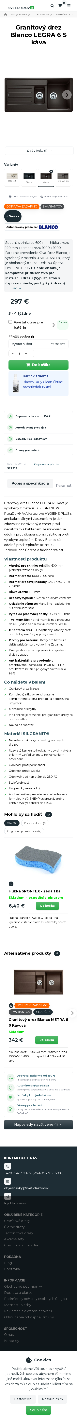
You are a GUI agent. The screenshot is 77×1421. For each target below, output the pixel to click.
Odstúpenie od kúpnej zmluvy (29, 1317)
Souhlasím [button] (38, 1410)
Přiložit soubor (19, 336)
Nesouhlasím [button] (52, 1399)
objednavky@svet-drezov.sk (26, 1188)
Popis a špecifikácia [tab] (30, 483)
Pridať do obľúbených (24, 196)
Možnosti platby (17, 1305)
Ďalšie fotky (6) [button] (37, 150)
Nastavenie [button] (23, 1399)
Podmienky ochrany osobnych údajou (35, 1299)
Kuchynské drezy (20, 14)
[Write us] (7, 1196)
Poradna (12, 1257)
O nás (9, 1335)
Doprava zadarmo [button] (21, 206)
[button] (67, 94)
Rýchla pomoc (15, 1203)
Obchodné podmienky (23, 1286)
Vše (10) (12, 823)
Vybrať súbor (22, 344)
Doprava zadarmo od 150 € (33, 416)
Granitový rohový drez (22, 1245)
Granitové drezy (43, 14)
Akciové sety (14, 1239)
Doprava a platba (46, 464)
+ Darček (12, 216)
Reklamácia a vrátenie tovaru (28, 1311)
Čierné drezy (14, 1227)
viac (15, 288)
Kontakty (11, 1341)
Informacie (14, 1280)
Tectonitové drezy (18, 1233)
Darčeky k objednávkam (31, 438)
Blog (8, 1263)
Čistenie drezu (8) (35, 823)
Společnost (15, 1329)
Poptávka (12, 1269)
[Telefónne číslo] (7, 1166)
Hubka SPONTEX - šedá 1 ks (34, 891)
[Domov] (21, 7)
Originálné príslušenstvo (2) (24, 831)
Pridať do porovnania (56, 196)
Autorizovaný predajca (30, 427)
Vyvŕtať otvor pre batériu (28, 324)
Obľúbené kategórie (23, 1215)
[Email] (7, 1181)
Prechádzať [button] (58, 344)
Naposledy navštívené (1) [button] (36, 1124)
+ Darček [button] (43, 1012)
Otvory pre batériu (27, 450)
